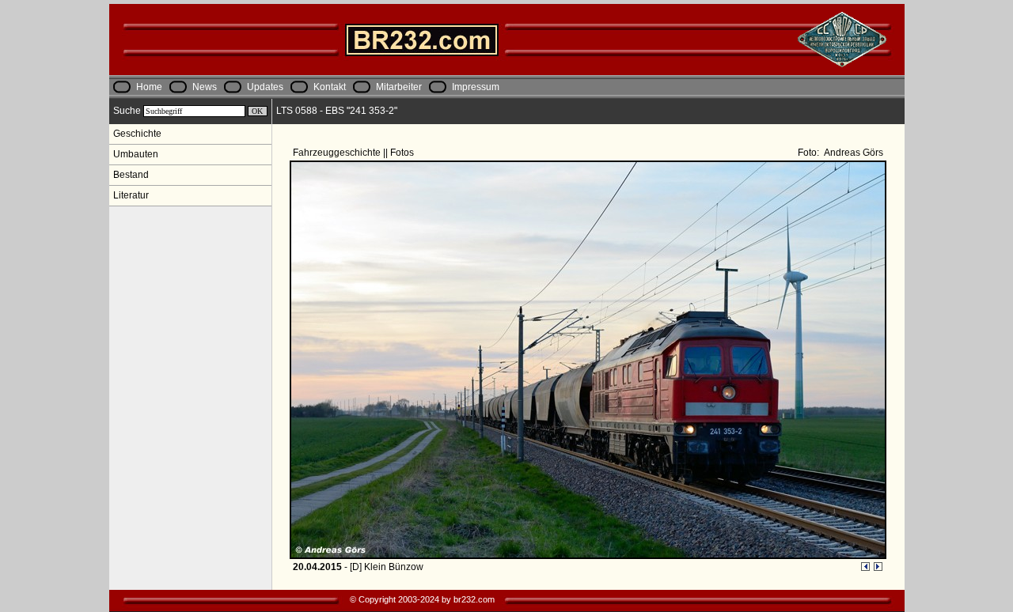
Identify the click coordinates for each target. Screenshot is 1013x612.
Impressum (475, 87)
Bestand (131, 174)
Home (149, 87)
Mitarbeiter (399, 87)
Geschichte (137, 133)
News (204, 87)
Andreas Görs (852, 152)
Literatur (131, 195)
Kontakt (329, 87)
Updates (265, 87)
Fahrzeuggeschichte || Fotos (354, 152)
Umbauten (135, 154)
